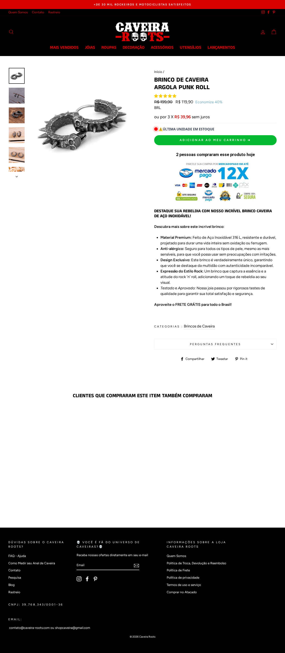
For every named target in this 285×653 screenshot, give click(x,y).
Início (158, 72)
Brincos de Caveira (199, 326)
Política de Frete (178, 570)
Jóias (90, 48)
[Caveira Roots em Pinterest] (95, 578)
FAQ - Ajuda (17, 556)
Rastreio (54, 12)
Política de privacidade (183, 577)
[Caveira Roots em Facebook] (87, 578)
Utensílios (190, 48)
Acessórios (162, 48)
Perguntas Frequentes (215, 344)
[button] (165, 96)
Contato (38, 12)
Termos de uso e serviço (184, 585)
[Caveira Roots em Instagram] (79, 578)
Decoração (134, 48)
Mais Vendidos (64, 48)
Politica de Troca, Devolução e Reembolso (196, 563)
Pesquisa (14, 577)
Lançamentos (221, 48)
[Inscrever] (136, 565)
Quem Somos (18, 12)
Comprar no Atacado (182, 592)
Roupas (108, 48)
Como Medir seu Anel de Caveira (31, 563)
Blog (11, 585)
